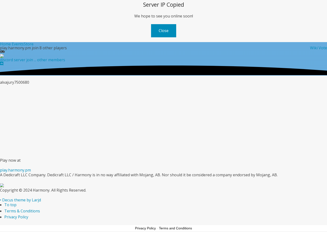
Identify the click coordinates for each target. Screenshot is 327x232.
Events (18, 44)
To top (10, 204)
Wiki (314, 47)
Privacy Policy (16, 217)
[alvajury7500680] (30, 91)
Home (5, 44)
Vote (323, 47)
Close (164, 30)
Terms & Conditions (22, 211)
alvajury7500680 (83, 101)
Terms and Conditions (175, 228)
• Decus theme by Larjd (20, 200)
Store (29, 44)
